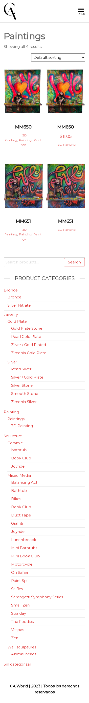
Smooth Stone (24, 393)
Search (74, 262)
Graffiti (17, 523)
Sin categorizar (17, 664)
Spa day (18, 613)
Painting (25, 140)
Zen (14, 638)
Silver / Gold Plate (27, 377)
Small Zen (20, 605)
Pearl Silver (21, 369)
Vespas (17, 629)
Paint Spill (20, 580)
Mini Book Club (25, 556)
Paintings (15, 418)
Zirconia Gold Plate (28, 353)
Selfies (17, 588)
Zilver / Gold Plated (28, 344)
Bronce (11, 290)
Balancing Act (24, 482)
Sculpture (13, 436)
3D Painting (67, 144)
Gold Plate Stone (26, 328)
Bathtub (19, 490)
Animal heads (23, 654)
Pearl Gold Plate (26, 336)
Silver (12, 362)
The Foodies (22, 621)
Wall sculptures (21, 647)
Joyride (17, 466)
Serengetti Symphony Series (37, 597)
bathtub (19, 449)
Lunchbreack (23, 539)
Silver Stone (22, 385)
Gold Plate (17, 321)
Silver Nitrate (19, 305)
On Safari (19, 572)
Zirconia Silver (24, 401)
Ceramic (15, 443)
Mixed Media (19, 475)
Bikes (16, 498)
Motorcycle (21, 564)
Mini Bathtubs (24, 547)
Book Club (21, 458)
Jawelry (11, 314)
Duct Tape (21, 515)
